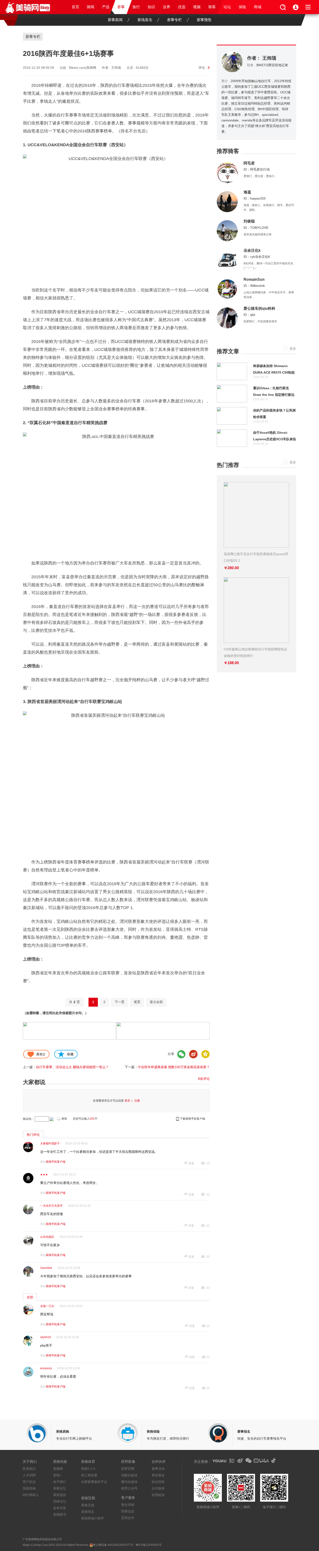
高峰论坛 (59, 1501)
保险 (242, 7)
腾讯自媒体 (129, 1482)
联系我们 (29, 1469)
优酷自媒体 (129, 1475)
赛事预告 (204, 20)
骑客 (212, 7)
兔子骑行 (59, 1482)
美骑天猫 (87, 1505)
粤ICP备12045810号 (148, 1545)
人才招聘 (29, 1475)
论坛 (227, 7)
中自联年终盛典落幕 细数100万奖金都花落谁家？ (174, 1067)
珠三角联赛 (89, 1475)
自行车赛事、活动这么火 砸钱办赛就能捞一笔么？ (72, 1067)
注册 (137, 1100)
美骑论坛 (59, 1488)
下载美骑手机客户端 (192, 1118)
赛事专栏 (174, 20)
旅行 (136, 7)
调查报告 (59, 1495)
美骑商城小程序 (92, 1518)
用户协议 (29, 1482)
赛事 (121, 7)
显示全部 (156, 1002)
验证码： (28, 1119)
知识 (151, 7)
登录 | (129, 1100)
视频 (197, 7)
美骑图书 (59, 1514)
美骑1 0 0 (88, 1469)
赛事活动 (158, 1469)
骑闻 (90, 7)
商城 (257, 7)
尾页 (137, 1002)
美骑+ (57, 1475)
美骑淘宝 (87, 1512)
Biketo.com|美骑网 (82, 67)
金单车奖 (59, 1508)
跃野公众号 (129, 1488)
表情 (64, 1118)
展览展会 (158, 1475)
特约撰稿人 (31, 1495)
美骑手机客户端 (55, 1161)
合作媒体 (158, 1488)
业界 (166, 7)
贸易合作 (127, 1518)
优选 (181, 7)
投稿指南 (29, 1488)
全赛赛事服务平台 (94, 1482)
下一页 (119, 1002)
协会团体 (158, 1482)
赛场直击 (144, 20)
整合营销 (127, 1505)
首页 (75, 7)
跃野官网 (127, 1469)
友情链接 (158, 1495)
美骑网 (58, 1469)
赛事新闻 (115, 20)
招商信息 (127, 1511)
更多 (293, 348)
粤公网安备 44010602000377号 (113, 1545)
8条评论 (204, 1079)
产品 (106, 7)
